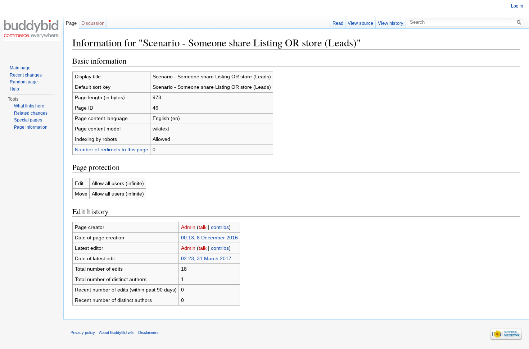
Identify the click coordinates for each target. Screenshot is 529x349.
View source (360, 23)
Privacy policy (83, 332)
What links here (29, 106)
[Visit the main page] (31, 29)
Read (338, 23)
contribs (220, 227)
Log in (517, 6)
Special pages (28, 120)
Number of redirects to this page (111, 149)
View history (390, 23)
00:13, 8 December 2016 (209, 237)
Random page (24, 81)
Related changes (31, 113)
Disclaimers (148, 332)
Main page (20, 67)
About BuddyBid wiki (116, 332)
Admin (188, 227)
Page (71, 23)
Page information (31, 127)
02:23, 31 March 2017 (206, 258)
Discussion (92, 23)
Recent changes (26, 75)
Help (14, 89)
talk (203, 227)
